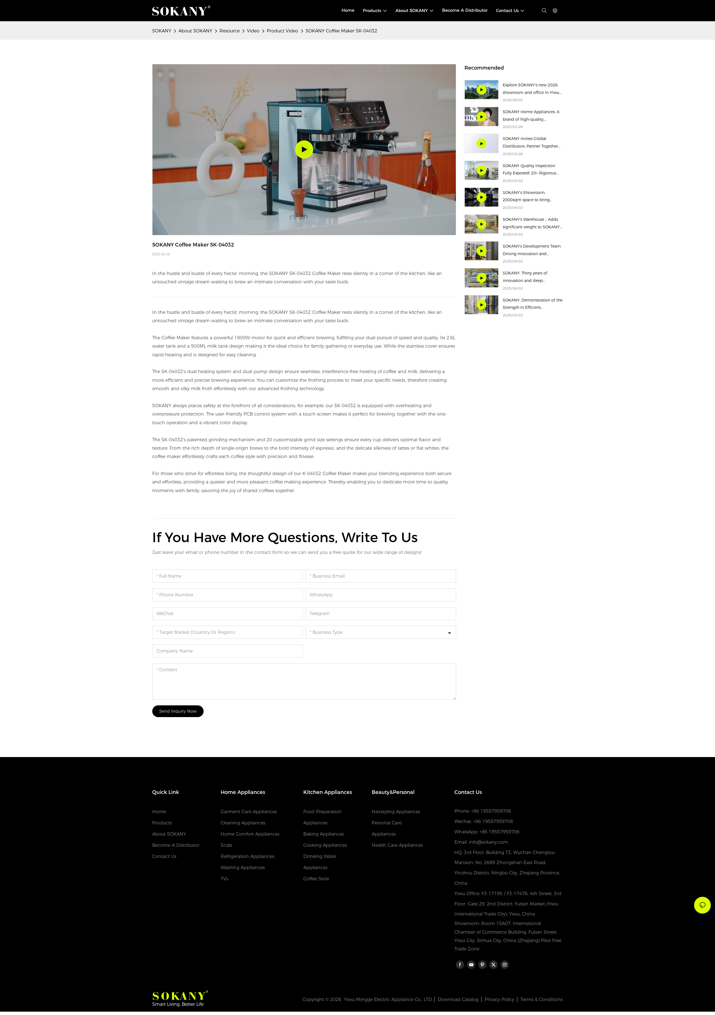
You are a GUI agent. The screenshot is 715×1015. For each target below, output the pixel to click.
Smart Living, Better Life (178, 1004)
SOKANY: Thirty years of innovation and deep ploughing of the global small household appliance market (531, 277)
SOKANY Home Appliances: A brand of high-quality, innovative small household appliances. (531, 116)
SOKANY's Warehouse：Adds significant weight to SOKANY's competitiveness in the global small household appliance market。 (532, 224)
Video (253, 31)
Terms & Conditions (541, 999)
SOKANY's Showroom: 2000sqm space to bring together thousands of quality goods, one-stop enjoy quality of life (531, 197)
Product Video (282, 31)
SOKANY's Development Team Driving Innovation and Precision (532, 250)
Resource (230, 31)
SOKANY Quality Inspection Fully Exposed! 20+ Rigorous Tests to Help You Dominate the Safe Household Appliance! (533, 170)
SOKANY (161, 31)
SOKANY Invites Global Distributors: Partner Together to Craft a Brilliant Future (530, 143)
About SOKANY (195, 31)
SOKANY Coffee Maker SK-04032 (341, 31)
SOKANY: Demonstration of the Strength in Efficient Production (533, 304)
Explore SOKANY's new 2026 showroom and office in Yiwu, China (531, 89)
